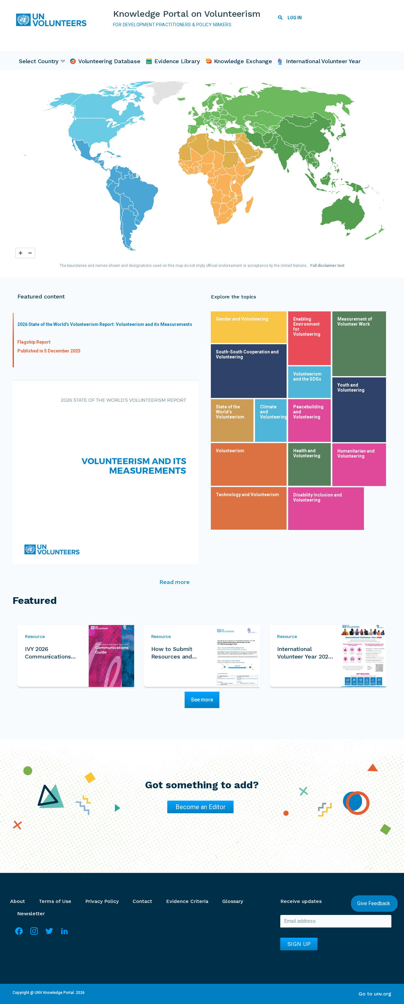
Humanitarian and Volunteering (356, 453)
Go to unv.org (375, 994)
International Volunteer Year (323, 61)
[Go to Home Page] (54, 20)
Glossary (232, 901)
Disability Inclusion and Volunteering (317, 497)
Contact (142, 901)
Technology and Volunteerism (247, 494)
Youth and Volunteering (351, 387)
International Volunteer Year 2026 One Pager (304, 653)
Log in (295, 17)
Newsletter (31, 914)
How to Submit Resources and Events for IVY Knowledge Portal (175, 653)
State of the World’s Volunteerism (230, 411)
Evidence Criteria (187, 901)
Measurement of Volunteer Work (354, 321)
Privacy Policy (102, 901)
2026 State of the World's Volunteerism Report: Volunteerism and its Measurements (104, 324)
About (17, 901)
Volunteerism (230, 450)
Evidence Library (177, 61)
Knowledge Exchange (243, 61)
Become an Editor (200, 807)
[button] (269, 137)
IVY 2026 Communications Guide (48, 653)
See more (202, 700)
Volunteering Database (109, 61)
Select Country (39, 61)
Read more (174, 582)
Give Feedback (374, 903)
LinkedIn (64, 934)
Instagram (34, 934)
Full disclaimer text (327, 265)
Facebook (19, 934)
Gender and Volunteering (242, 319)
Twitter (49, 934)
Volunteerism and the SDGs (307, 376)
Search (280, 18)
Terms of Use (55, 901)
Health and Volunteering (306, 453)
